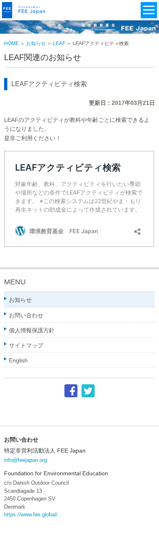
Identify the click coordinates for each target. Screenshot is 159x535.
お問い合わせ (26, 315)
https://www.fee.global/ (30, 514)
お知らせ (36, 43)
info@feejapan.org (25, 460)
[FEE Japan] (26, 16)
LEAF (59, 43)
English (18, 360)
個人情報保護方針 (32, 330)
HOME (11, 43)
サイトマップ (26, 345)
